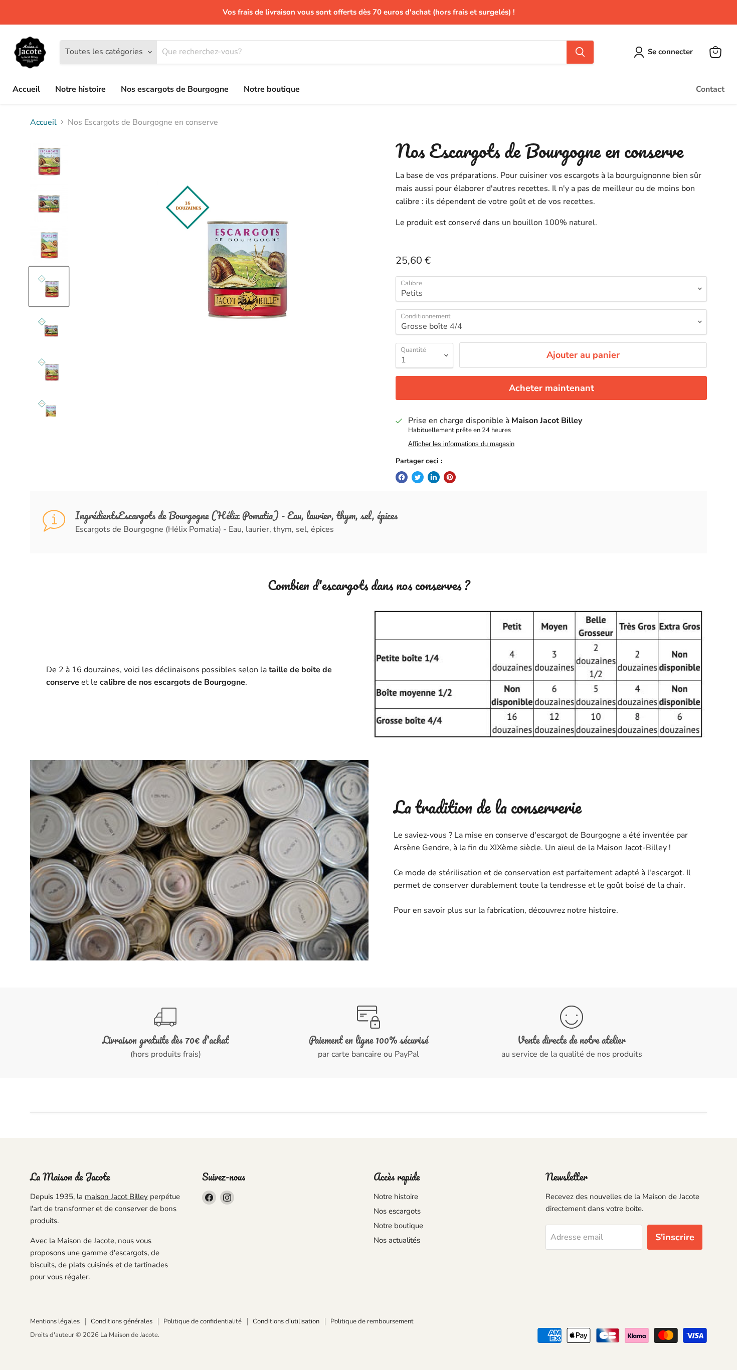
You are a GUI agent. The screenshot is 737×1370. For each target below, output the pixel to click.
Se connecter (670, 52)
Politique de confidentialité (202, 1321)
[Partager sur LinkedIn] (434, 477)
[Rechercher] (580, 52)
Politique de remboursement (372, 1321)
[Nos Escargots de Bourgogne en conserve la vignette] (49, 161)
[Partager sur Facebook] (402, 477)
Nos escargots (397, 1211)
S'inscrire (674, 1237)
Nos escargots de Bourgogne (175, 89)
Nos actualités (397, 1240)
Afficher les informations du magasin (461, 444)
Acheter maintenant (551, 388)
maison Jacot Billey (116, 1197)
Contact (710, 89)
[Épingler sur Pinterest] (450, 477)
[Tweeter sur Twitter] (418, 477)
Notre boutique (272, 89)
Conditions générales (121, 1321)
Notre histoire (80, 89)
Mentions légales (55, 1321)
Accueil (26, 89)
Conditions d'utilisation (286, 1321)
